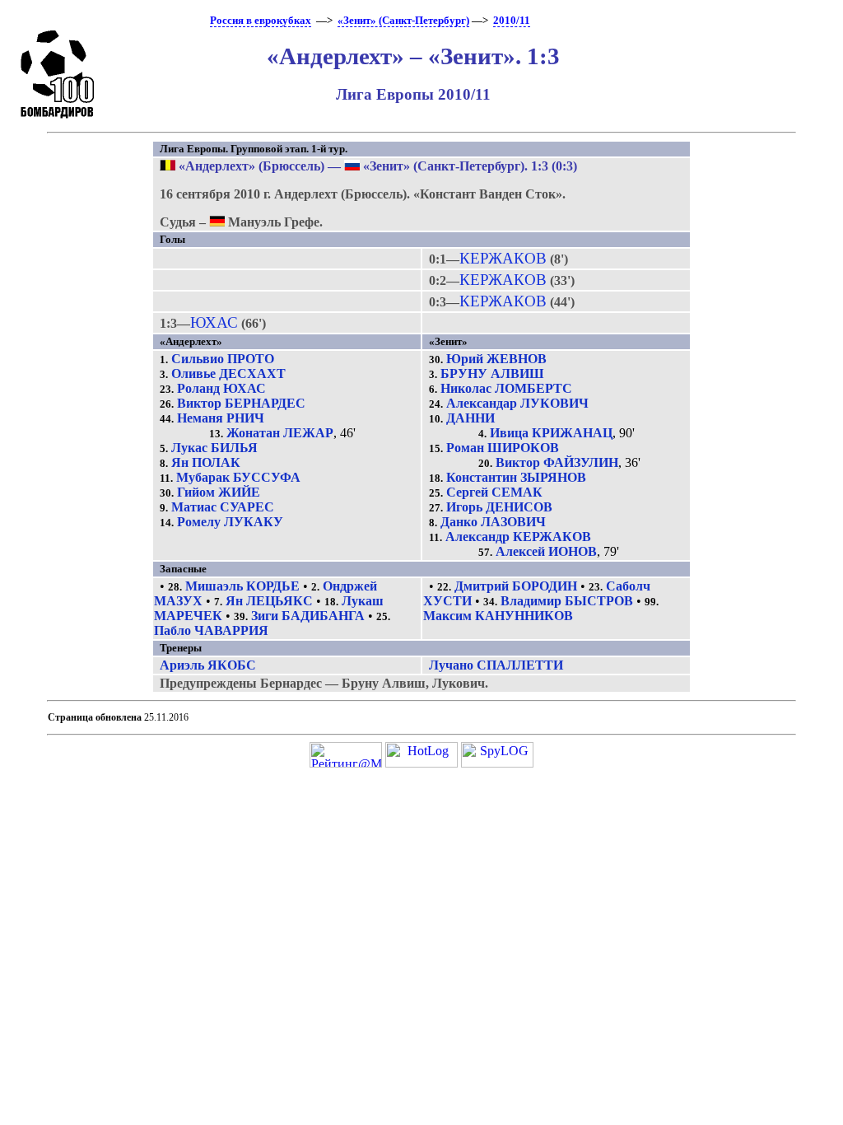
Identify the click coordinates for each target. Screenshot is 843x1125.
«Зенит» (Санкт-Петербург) (403, 20)
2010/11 (511, 20)
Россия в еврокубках (260, 20)
